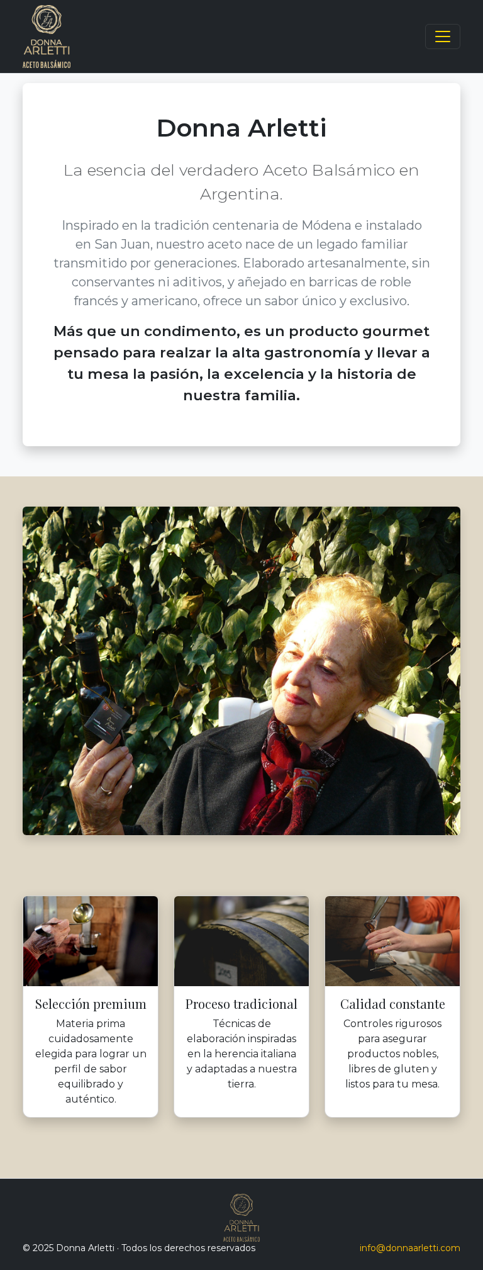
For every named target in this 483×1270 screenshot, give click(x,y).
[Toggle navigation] (442, 36)
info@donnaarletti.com (410, 1248)
